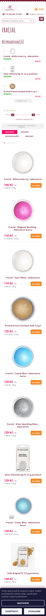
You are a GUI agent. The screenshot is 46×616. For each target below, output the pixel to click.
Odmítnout (11, 611)
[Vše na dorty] (9, 8)
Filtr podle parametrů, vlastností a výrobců (22, 126)
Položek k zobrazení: (24, 119)
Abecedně (29, 136)
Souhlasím (34, 611)
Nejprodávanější (12, 136)
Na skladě (11, 110)
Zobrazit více (22, 101)
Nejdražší (25, 132)
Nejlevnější (9, 132)
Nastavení (23, 603)
